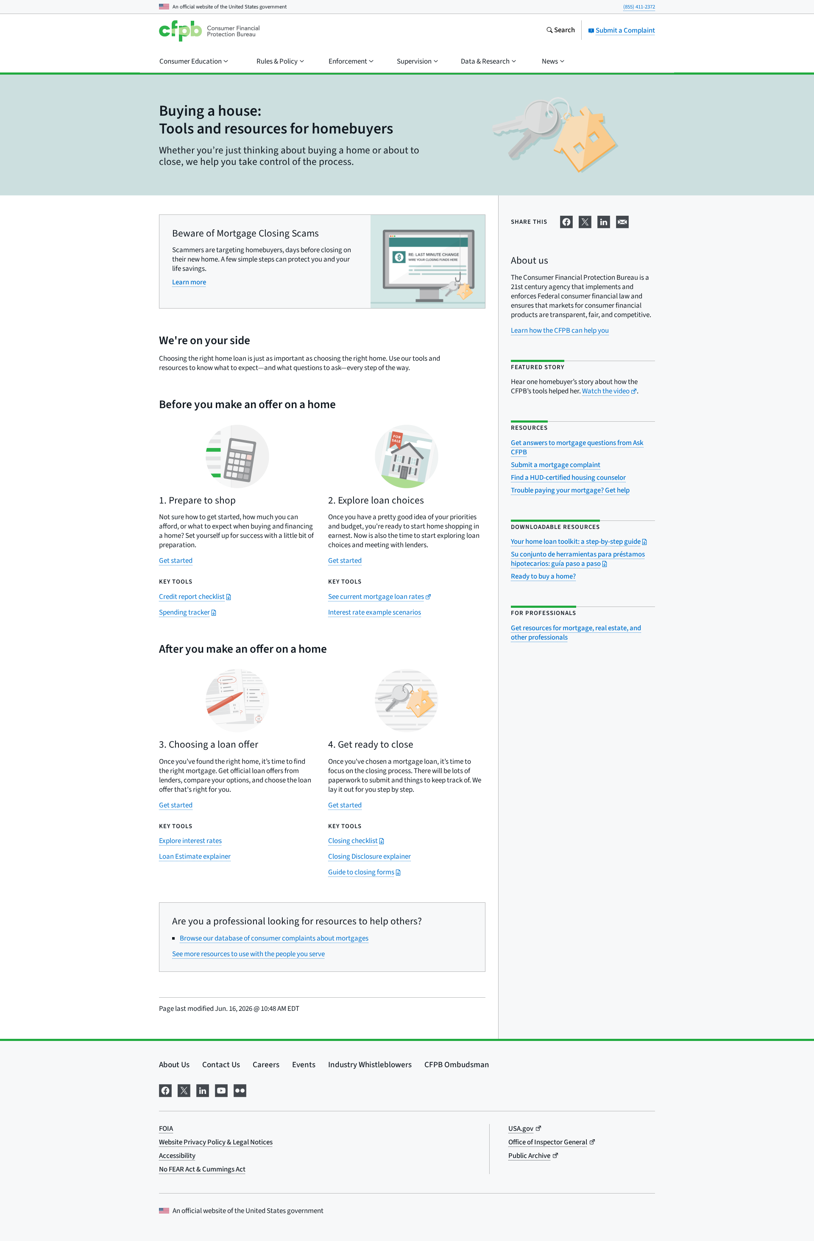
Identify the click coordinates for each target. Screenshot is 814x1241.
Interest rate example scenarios (374, 612)
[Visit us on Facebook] (165, 1089)
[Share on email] (622, 221)
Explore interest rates (190, 841)
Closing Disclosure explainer (369, 856)
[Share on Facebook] (566, 221)
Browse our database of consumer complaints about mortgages (274, 938)
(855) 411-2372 (639, 7)
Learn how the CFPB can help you (560, 331)
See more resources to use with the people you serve (248, 954)
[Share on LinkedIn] (603, 221)
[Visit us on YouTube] (221, 1089)
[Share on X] (585, 221)
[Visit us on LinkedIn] (202, 1089)
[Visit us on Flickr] (240, 1089)
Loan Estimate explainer (195, 856)
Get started (175, 561)
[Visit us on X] (184, 1089)
